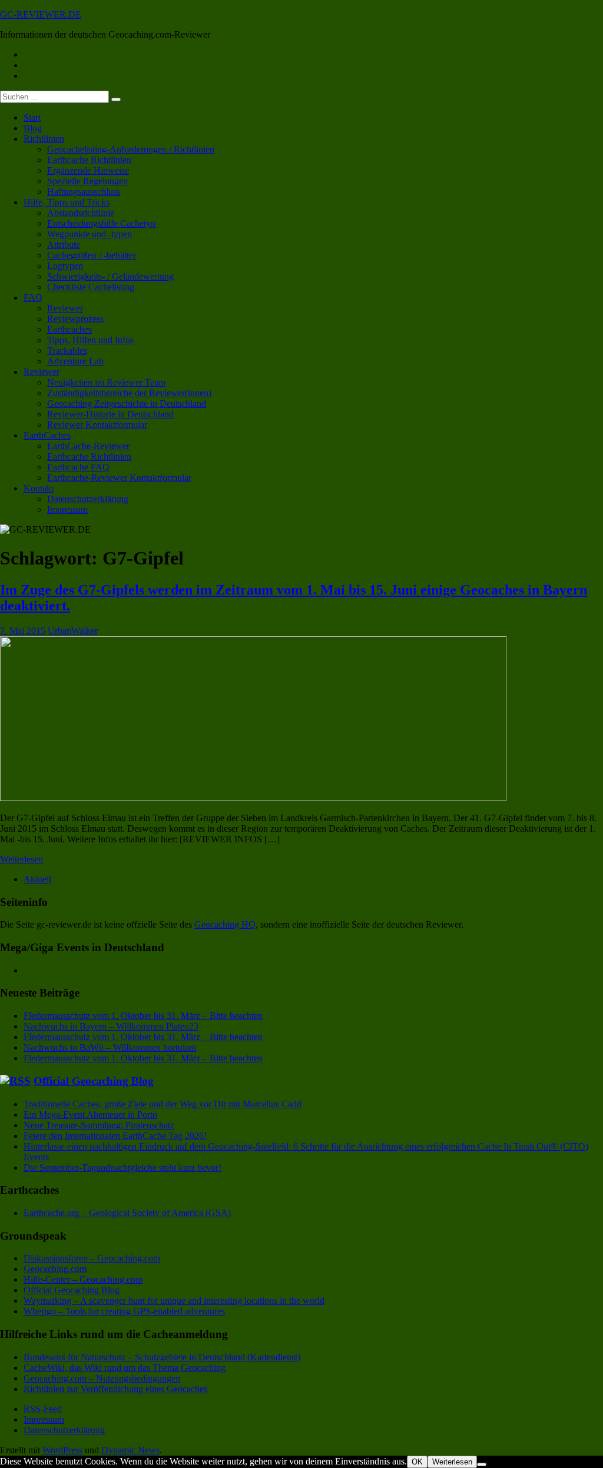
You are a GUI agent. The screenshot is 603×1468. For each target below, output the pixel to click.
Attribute (63, 245)
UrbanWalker (73, 631)
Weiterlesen (21, 859)
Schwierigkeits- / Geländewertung (110, 276)
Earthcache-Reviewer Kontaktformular (119, 478)
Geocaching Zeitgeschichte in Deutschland (126, 403)
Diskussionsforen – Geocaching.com (92, 1258)
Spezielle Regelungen (87, 181)
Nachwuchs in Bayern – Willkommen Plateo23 (111, 1026)
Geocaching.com (55, 1269)
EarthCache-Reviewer (88, 446)
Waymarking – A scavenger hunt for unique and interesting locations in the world (174, 1301)
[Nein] (481, 1464)
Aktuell (37, 879)
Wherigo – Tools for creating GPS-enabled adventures (124, 1311)
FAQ (33, 298)
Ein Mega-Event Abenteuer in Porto (90, 1115)
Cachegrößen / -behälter (91, 255)
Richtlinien (44, 139)
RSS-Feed (43, 1409)
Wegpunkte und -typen (89, 234)
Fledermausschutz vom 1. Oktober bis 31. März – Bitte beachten (143, 1016)
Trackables (67, 351)
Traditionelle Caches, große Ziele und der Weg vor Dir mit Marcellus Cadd (163, 1104)
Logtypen (65, 266)
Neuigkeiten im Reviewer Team (106, 382)
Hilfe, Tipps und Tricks (67, 202)
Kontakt (39, 488)
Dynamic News (130, 1450)
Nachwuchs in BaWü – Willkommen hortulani (110, 1047)
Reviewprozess (75, 319)
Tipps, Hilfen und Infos (90, 340)
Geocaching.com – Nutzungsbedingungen (102, 1378)
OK (417, 1461)
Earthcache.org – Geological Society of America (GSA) (127, 1213)
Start (32, 117)
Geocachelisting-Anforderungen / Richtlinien (130, 149)
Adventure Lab (75, 361)
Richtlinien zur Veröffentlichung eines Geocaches (115, 1389)
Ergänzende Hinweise (88, 170)
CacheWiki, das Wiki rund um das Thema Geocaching (125, 1368)
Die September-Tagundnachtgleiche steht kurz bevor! (122, 1168)
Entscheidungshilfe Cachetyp (101, 223)
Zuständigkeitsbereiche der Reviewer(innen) (129, 393)
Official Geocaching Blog (94, 1081)
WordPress (62, 1450)
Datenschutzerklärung (87, 499)
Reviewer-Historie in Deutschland (110, 414)
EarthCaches (47, 435)
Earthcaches (69, 329)
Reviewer (65, 308)
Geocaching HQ (225, 924)
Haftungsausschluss (83, 192)
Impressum (67, 509)
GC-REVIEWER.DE (40, 14)
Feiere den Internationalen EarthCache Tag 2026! (115, 1136)
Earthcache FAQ (78, 467)
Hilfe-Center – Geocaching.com (83, 1279)
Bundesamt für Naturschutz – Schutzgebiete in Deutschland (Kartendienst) (162, 1357)
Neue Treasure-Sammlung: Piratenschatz (99, 1125)
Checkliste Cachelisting (90, 287)
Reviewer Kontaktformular (97, 425)
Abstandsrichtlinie (80, 213)
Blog (33, 128)
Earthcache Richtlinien (89, 160)
